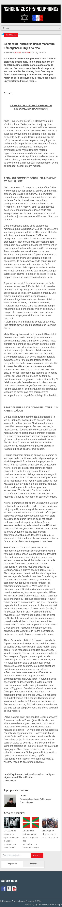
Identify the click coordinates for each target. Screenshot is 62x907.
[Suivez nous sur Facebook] (3, 888)
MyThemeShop (42, 904)
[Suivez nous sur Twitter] (9, 888)
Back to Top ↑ (56, 904)
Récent (33, 864)
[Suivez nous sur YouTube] (14, 888)
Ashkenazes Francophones (12, 901)
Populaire (12, 864)
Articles (17, 52)
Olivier (28, 52)
